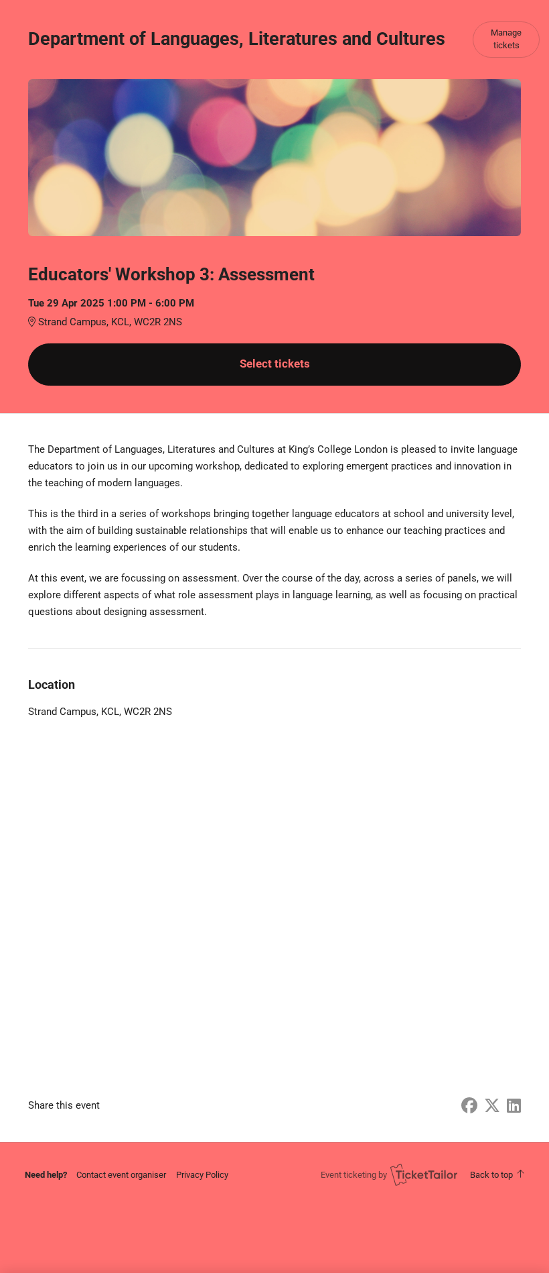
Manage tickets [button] (506, 38)
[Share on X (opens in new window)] (492, 1106)
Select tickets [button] (275, 363)
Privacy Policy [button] (202, 1175)
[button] (121, 1175)
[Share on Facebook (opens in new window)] (469, 1106)
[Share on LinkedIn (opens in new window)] (514, 1106)
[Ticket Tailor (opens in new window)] (423, 1174)
